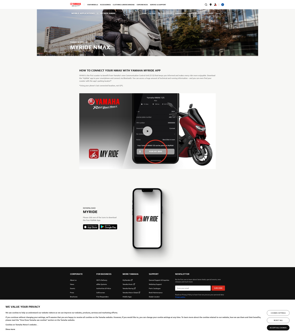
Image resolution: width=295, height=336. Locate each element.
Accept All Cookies (278, 328)
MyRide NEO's (194, 13)
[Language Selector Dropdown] (222, 4)
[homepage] (75, 5)
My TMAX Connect (165, 13)
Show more (10, 329)
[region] (147, 318)
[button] (147, 131)
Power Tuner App (148, 13)
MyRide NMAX (180, 13)
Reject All (278, 320)
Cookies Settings (278, 313)
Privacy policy (180, 297)
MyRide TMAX (208, 13)
